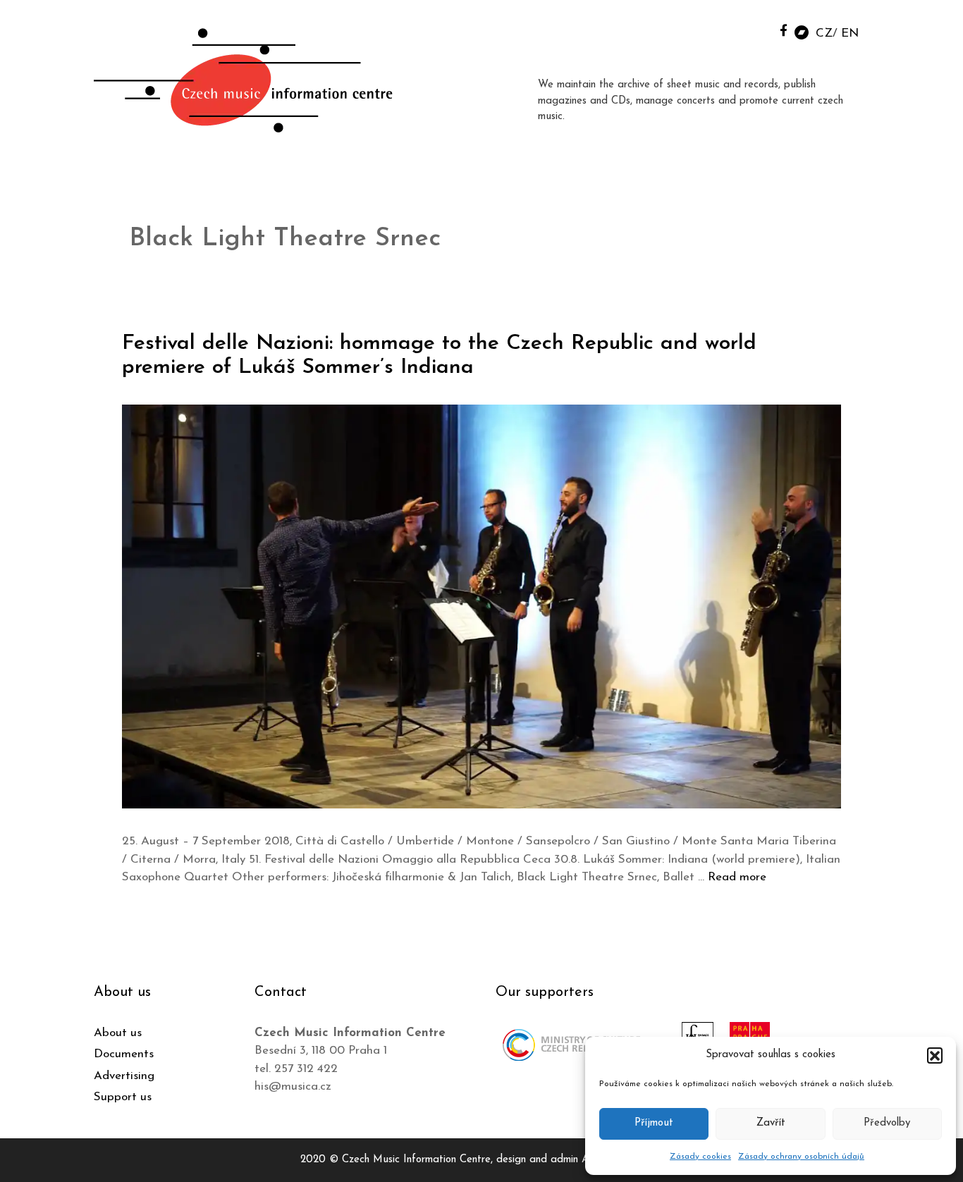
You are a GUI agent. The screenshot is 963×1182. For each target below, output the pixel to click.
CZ (824, 33)
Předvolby (887, 1123)
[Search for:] (751, 29)
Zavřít (770, 1123)
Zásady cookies (700, 1156)
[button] (935, 1055)
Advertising (124, 1076)
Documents (124, 1054)
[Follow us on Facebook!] (783, 30)
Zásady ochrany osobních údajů (801, 1156)
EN (850, 33)
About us (118, 1033)
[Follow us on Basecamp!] (802, 31)
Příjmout (653, 1123)
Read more (737, 877)
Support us (123, 1097)
